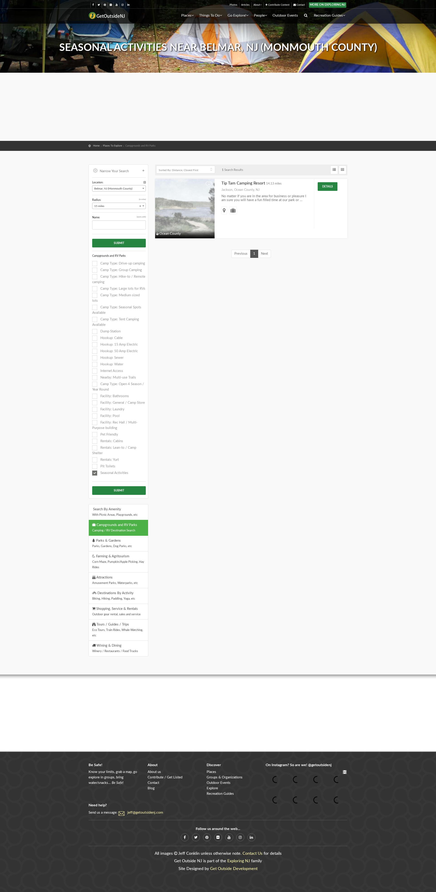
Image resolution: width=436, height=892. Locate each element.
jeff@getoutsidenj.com (145, 812)
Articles (245, 5)
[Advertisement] (218, 107)
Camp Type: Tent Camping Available (115, 322)
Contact (300, 5)
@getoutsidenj (320, 765)
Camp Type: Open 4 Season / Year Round (118, 386)
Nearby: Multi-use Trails (117, 377)
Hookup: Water (111, 364)
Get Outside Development (234, 869)
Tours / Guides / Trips (117, 630)
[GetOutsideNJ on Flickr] (111, 5)
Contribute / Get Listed (165, 777)
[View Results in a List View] (334, 170)
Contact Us (253, 854)
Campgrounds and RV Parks (114, 527)
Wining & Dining (115, 648)
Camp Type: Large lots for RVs (122, 288)
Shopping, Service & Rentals (116, 611)
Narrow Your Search (114, 171)
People (259, 15)
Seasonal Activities (113, 473)
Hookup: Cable (111, 338)
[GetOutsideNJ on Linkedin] (128, 5)
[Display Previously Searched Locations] (145, 182)
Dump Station (110, 331)
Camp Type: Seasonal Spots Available (116, 310)
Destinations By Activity (113, 595)
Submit (119, 243)
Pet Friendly (108, 434)
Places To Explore (112, 146)
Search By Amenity (115, 512)
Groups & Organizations (225, 777)
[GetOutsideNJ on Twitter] (99, 5)
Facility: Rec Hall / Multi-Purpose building (115, 425)
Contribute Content (279, 5)
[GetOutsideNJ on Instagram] (122, 5)
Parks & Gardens (112, 543)
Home (96, 146)
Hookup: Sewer (111, 357)
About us (154, 772)
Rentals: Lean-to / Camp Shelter (114, 450)
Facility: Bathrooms (114, 396)
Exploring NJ (238, 861)
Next (264, 253)
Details (327, 186)
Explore (212, 788)
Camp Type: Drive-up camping (122, 263)
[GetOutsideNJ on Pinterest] (105, 5)
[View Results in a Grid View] (342, 170)
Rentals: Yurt (109, 459)
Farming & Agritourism (118, 562)
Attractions (115, 580)
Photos (233, 5)
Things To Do (209, 15)
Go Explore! (237, 15)
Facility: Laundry (111, 409)
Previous (241, 253)
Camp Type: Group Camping (120, 270)
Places (186, 15)
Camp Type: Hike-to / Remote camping (118, 279)
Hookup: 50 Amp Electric (118, 351)
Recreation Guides (328, 15)
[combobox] (119, 188)
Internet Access (111, 371)
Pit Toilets (107, 466)
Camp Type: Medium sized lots (116, 298)
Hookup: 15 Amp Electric (118, 344)
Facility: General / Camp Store (122, 402)
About (256, 5)
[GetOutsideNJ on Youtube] (117, 5)
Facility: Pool (109, 416)
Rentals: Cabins (111, 441)
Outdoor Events (285, 15)
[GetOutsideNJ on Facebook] (93, 5)
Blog (151, 788)
